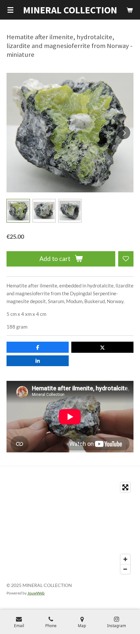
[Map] (70, 528)
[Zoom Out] (125, 569)
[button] (18, 210)
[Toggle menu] (10, 9)
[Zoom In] (125, 559)
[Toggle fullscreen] (125, 487)
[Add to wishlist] (125, 259)
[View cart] (129, 9)
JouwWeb (36, 593)
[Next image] (123, 132)
